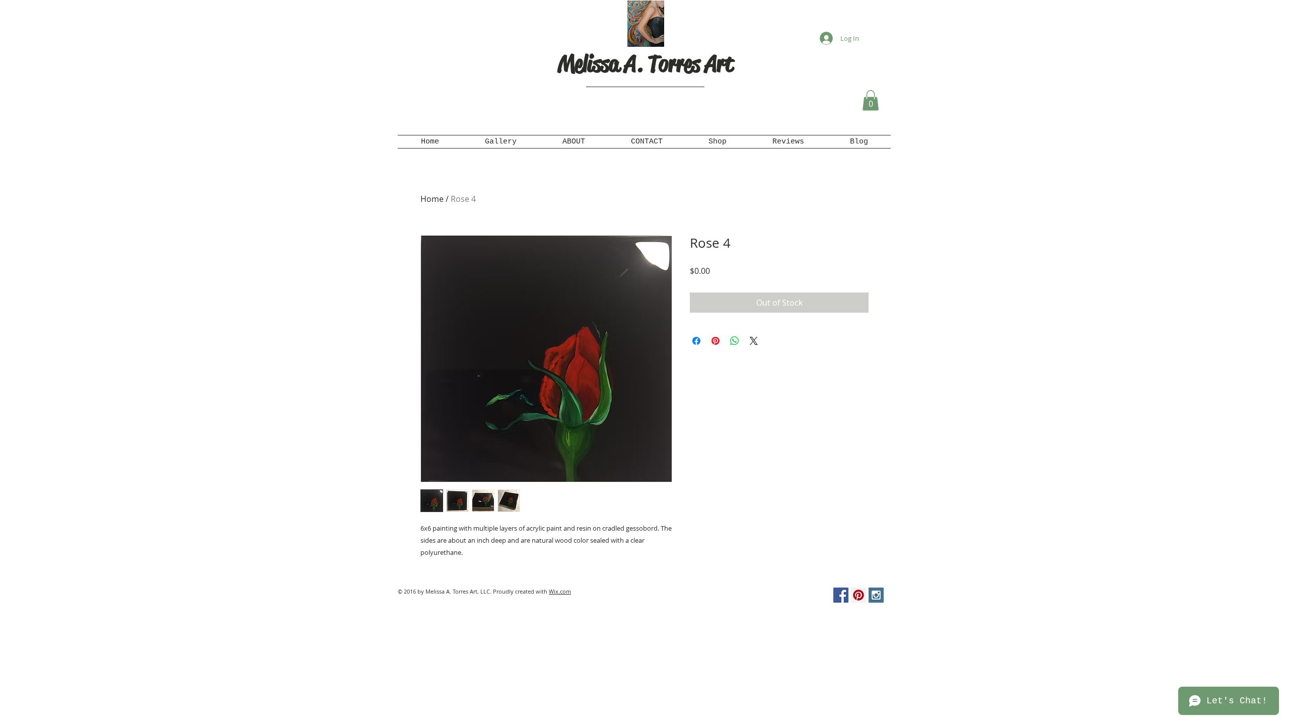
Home (432, 198)
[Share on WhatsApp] (735, 341)
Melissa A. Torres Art (645, 64)
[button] (870, 100)
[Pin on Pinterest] (715, 341)
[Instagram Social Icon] (876, 595)
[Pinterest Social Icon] (858, 595)
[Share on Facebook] (696, 341)
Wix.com (560, 591)
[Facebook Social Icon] (840, 595)
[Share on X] (754, 341)
